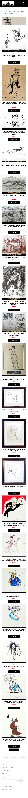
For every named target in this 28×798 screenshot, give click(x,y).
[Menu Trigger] (23, 3)
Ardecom (9, 792)
